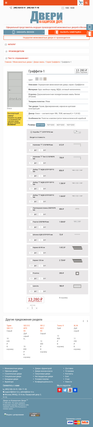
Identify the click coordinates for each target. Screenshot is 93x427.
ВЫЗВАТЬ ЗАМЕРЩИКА (70, 32)
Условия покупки (42, 379)
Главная (8, 62)
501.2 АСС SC (42, 328)
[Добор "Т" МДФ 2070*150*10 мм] (77, 183)
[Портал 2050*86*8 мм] (77, 221)
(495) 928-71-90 (33, 8)
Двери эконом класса (43, 371)
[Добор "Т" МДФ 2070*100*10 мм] (77, 170)
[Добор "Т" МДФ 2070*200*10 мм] (77, 196)
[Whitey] (41, 80)
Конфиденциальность (44, 382)
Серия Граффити (53, 62)
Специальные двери (13, 376)
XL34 (76, 325)
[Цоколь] (77, 286)
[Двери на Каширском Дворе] (46, 17)
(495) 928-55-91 (19, 8)
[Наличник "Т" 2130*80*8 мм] (77, 145)
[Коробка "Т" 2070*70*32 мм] (77, 132)
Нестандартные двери (44, 376)
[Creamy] (44, 80)
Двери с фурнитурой (43, 368)
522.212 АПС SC (26, 328)
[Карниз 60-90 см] (77, 248)
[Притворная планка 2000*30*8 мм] (77, 209)
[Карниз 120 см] (77, 260)
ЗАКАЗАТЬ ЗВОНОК (25, 32)
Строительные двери (13, 374)
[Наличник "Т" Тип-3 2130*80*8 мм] (77, 158)
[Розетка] (77, 273)
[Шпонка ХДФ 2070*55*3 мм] (77, 234)
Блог (67, 376)
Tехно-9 (60, 325)
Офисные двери (11, 371)
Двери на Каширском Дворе (14, 401)
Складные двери (11, 379)
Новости (68, 382)
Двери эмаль (38, 62)
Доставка (69, 368)
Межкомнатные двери (22, 62)
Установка (69, 371)
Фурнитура (9, 382)
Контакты (69, 374)
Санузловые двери (42, 374)
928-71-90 (23, 389)
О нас (67, 379)
